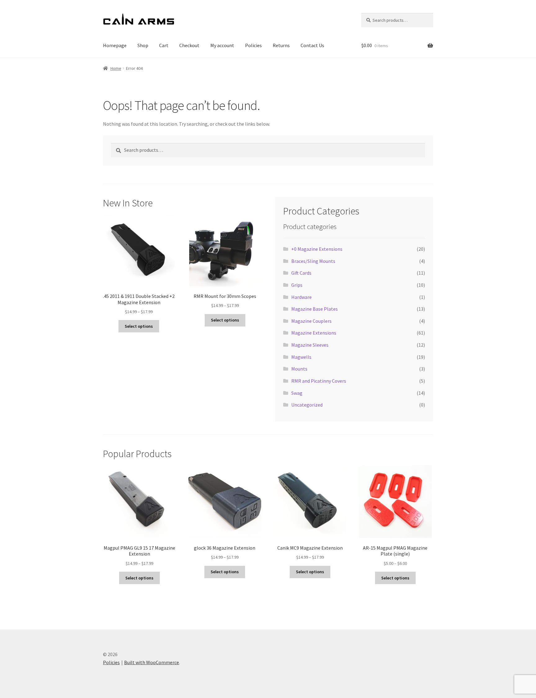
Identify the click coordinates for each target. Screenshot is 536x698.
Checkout (189, 45)
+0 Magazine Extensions (316, 249)
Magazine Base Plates (314, 309)
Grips (296, 285)
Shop (142, 45)
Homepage (115, 45)
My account (222, 45)
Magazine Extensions (313, 333)
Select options (139, 326)
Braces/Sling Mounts (313, 261)
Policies (253, 45)
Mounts (299, 369)
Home (115, 68)
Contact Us (312, 45)
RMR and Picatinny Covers (318, 381)
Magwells (301, 357)
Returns (281, 45)
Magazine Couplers (311, 321)
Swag (296, 393)
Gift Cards (301, 273)
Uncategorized (307, 405)
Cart (163, 45)
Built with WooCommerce (151, 662)
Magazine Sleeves (309, 345)
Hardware (301, 297)
